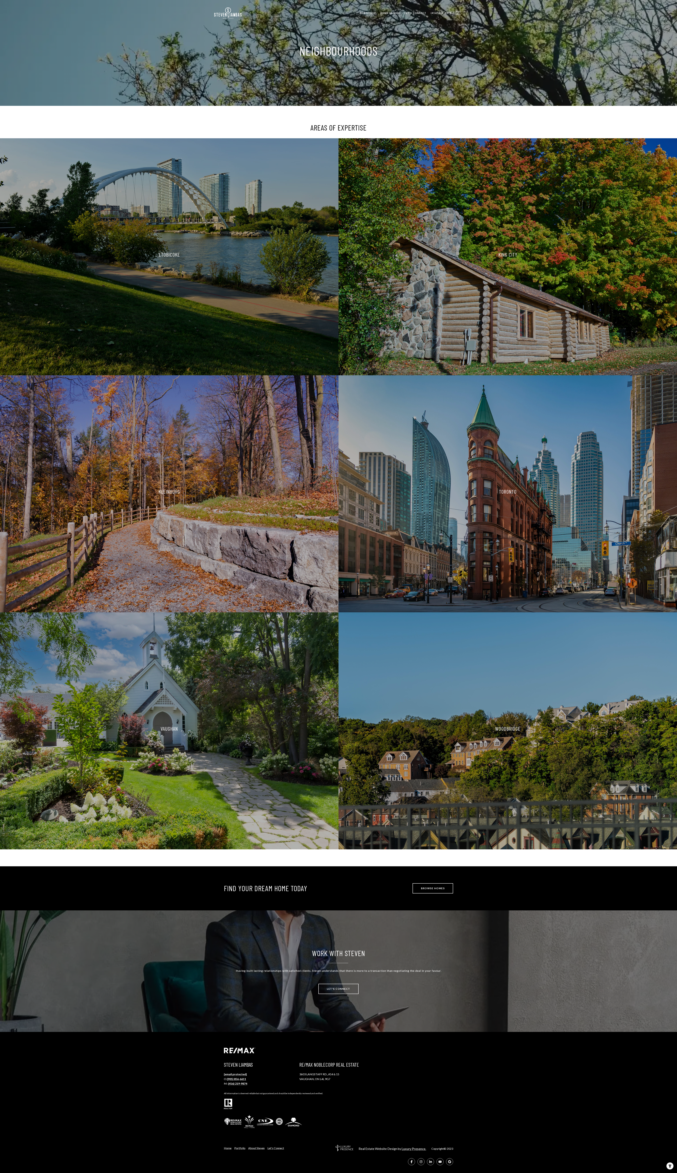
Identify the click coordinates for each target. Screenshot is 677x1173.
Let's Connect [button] (338, 988)
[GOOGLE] (449, 1161)
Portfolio (239, 1148)
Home (227, 1148)
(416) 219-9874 (237, 1083)
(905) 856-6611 (236, 1079)
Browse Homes (433, 888)
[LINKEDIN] (430, 1161)
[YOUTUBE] (440, 1161)
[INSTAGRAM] (421, 1161)
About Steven (256, 1148)
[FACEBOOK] (411, 1161)
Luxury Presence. (414, 1148)
